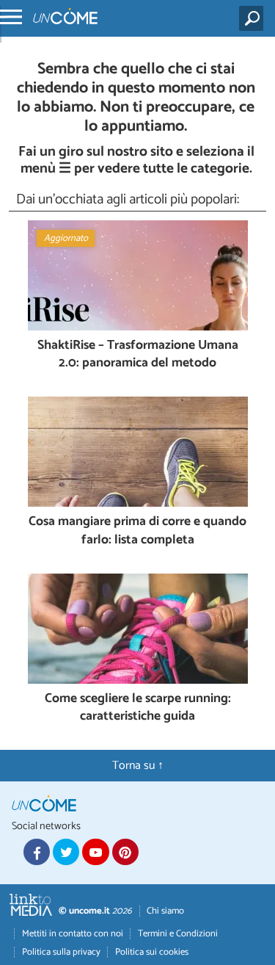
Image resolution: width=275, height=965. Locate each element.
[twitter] (66, 852)
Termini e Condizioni (178, 933)
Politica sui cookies (151, 952)
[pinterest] (125, 852)
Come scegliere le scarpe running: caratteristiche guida (138, 708)
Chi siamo (165, 911)
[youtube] (95, 852)
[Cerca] (254, 18)
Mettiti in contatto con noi (72, 933)
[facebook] (36, 852)
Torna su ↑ (138, 766)
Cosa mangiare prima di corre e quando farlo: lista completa (137, 531)
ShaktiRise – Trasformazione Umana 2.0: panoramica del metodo (137, 355)
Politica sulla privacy (61, 952)
